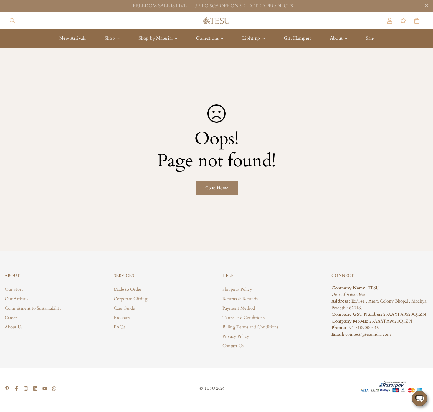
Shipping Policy (237, 289)
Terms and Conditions (243, 317)
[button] (415, 20)
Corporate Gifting (130, 299)
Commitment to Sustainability (33, 308)
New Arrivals (72, 38)
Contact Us (233, 346)
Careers (11, 317)
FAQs (119, 327)
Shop (110, 38)
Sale (370, 38)
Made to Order (127, 289)
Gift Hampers (297, 38)
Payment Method (238, 308)
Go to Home (216, 188)
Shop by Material (155, 38)
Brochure (122, 317)
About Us (14, 327)
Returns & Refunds (240, 299)
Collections (207, 38)
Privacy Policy (235, 336)
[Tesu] (216, 20)
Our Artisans (16, 299)
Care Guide (124, 308)
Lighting (251, 38)
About (336, 38)
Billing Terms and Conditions (250, 327)
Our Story (14, 289)
